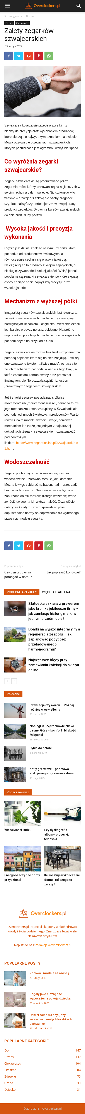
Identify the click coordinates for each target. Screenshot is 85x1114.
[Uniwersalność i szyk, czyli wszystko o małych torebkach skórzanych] (15, 1020)
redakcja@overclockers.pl (53, 945)
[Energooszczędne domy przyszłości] (22, 858)
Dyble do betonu (41, 748)
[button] (79, 6)
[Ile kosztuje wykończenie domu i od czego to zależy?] (62, 858)
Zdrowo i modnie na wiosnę (49, 973)
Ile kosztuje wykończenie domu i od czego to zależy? (62, 879)
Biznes (30, 16)
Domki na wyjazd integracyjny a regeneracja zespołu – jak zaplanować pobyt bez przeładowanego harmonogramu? (54, 639)
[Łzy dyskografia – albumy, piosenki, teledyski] (62, 813)
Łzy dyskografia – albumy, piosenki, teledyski (57, 834)
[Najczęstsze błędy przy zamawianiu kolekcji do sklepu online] (15, 664)
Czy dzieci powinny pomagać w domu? (18, 574)
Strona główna (13, 16)
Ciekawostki (22, 23)
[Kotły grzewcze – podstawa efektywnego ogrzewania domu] (15, 774)
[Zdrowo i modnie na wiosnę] (15, 978)
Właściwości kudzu (17, 830)
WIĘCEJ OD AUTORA (56, 592)
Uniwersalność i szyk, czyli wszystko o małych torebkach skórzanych (51, 1019)
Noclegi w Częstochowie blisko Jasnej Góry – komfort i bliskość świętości (53, 730)
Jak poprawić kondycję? (63, 572)
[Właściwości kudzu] (22, 813)
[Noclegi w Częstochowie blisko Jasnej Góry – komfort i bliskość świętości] (15, 731)
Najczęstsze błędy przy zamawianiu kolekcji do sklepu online (53, 665)
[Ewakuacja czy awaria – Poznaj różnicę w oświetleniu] (15, 710)
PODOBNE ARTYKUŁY (22, 592)
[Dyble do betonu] (15, 753)
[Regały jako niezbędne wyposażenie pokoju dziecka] (15, 999)
